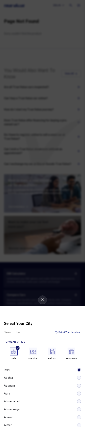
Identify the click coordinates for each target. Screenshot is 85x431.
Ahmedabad (12, 401)
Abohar (8, 377)
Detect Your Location (69, 332)
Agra (7, 393)
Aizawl (8, 417)
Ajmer (8, 425)
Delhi (7, 369)
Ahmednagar (12, 409)
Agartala (9, 385)
